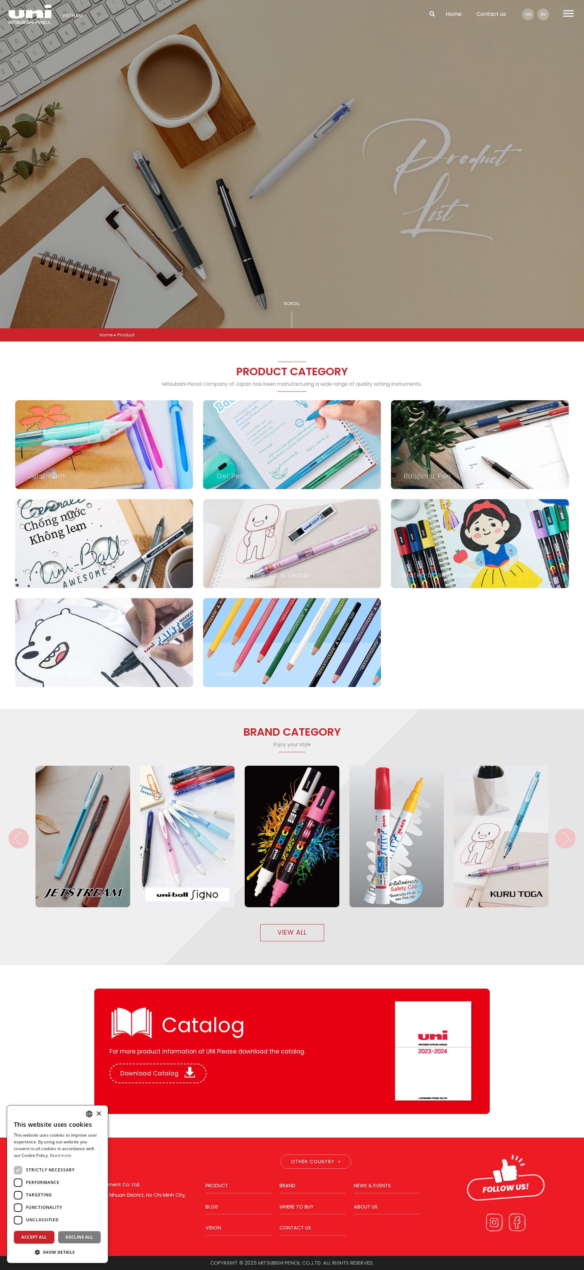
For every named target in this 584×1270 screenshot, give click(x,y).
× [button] (98, 1113)
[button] (57, 1252)
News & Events (372, 1185)
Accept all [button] (34, 1237)
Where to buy (296, 1206)
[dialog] (57, 1184)
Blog (211, 1206)
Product (216, 1185)
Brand (287, 1185)
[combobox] (89, 1114)
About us (366, 1206)
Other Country (313, 1161)
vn (528, 14)
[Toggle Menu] (568, 13)
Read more (61, 1155)
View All (292, 932)
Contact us (491, 14)
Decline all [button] (79, 1237)
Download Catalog (150, 1073)
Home (454, 14)
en (543, 14)
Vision (213, 1227)
